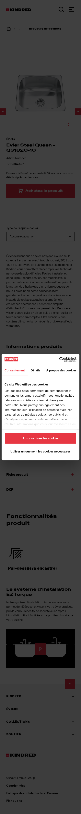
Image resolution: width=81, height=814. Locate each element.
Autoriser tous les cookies (41, 438)
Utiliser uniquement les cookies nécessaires (40, 451)
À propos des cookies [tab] (61, 370)
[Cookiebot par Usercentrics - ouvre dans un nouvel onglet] (59, 359)
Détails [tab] (35, 370)
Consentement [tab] (15, 370)
